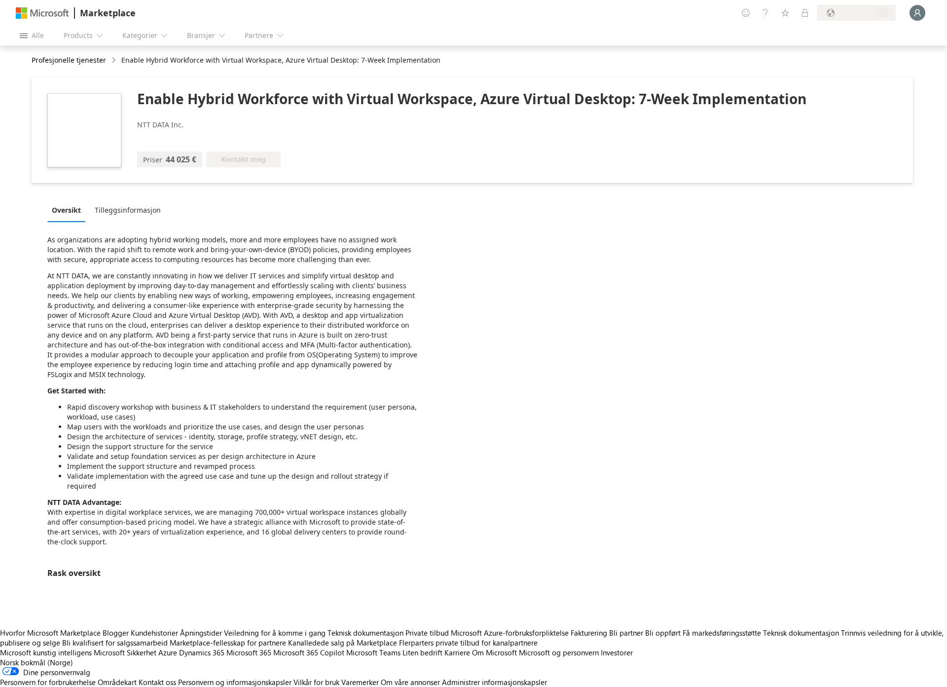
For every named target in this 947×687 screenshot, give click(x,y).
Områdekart (117, 682)
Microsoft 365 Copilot (308, 652)
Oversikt (66, 210)
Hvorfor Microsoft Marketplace (50, 633)
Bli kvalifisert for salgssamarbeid (115, 643)
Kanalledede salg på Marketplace (342, 643)
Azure (167, 652)
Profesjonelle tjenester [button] (69, 60)
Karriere (457, 652)
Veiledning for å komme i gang (275, 633)
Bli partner (626, 633)
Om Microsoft (494, 652)
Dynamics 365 (201, 652)
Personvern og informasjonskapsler (234, 682)
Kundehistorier (154, 633)
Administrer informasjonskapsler (494, 682)
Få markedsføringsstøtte (722, 633)
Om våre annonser (410, 682)
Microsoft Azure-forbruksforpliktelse (511, 633)
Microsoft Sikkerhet (125, 652)
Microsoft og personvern (559, 652)
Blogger (116, 633)
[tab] (68, 210)
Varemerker (360, 682)
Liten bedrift (422, 652)
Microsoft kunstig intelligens (46, 652)
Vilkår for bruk (316, 682)
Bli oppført (663, 633)
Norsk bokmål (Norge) (36, 662)
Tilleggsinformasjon (128, 210)
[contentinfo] (114, 60)
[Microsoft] (42, 13)
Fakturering (589, 633)
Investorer (617, 652)
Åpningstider (201, 633)
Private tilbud (427, 633)
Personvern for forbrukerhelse (48, 682)
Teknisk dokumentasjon (365, 633)
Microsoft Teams (373, 652)
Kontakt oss (157, 682)
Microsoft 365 (248, 652)
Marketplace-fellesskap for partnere (228, 643)
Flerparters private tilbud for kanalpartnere (468, 643)
